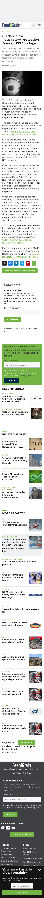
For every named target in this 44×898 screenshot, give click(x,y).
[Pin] (28, 263)
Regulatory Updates (12, 559)
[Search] (33, 25)
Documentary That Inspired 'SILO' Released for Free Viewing (12, 444)
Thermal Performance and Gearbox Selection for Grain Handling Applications (14, 542)
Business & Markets (11, 409)
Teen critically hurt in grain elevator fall (20, 610)
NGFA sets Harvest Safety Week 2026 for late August (13, 595)
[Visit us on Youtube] (13, 828)
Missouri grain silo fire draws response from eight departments (13, 677)
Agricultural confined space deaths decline (13, 658)
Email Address (11, 308)
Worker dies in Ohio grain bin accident (12, 692)
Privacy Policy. (26, 376)
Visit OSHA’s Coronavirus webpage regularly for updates (18, 240)
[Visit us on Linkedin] (8, 828)
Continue (22, 893)
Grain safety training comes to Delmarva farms (12, 577)
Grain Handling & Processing (10, 488)
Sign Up (11, 380)
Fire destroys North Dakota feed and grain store (14, 728)
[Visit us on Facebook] (3, 828)
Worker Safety (9, 620)
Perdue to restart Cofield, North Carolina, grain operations (14, 711)
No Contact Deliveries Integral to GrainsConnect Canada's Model (13, 495)
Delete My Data (22, 835)
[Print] (4, 263)
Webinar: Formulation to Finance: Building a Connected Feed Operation (13, 399)
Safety (5, 32)
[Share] (10, 263)
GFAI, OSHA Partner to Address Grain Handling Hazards (14, 460)
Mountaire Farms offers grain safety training (14, 623)
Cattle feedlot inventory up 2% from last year (15, 413)
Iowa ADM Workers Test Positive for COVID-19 (12, 477)
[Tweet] (22, 263)
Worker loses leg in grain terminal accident (14, 523)
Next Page (26, 742)
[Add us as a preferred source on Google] (34, 263)
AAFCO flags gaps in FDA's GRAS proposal (19, 563)
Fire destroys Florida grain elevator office (13, 641)
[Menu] (39, 25)
